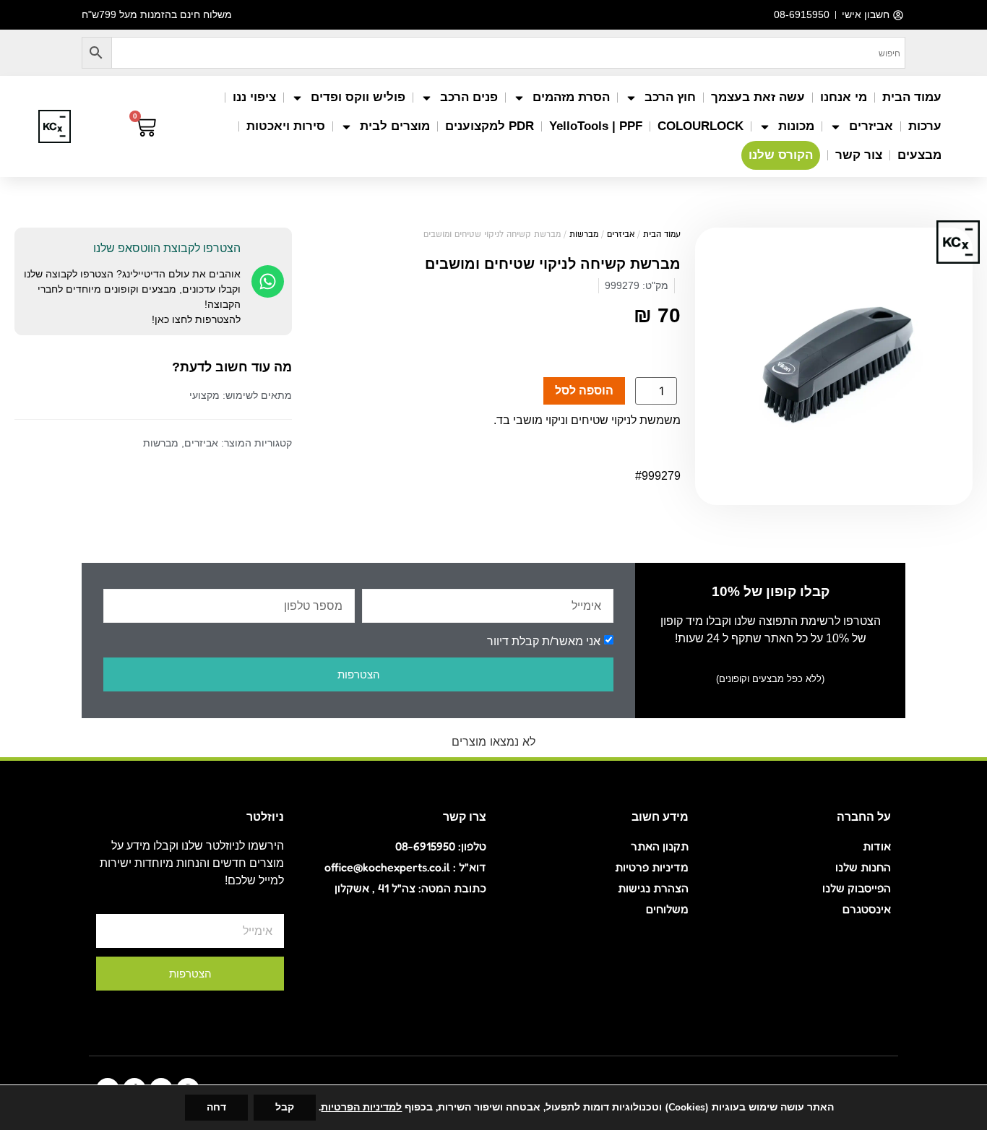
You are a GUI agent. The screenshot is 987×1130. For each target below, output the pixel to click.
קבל (284, 1107)
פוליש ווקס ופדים (358, 97)
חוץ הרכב (670, 97)
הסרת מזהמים (571, 97)
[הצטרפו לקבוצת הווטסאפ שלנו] (267, 281)
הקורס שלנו (781, 155)
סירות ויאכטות (285, 126)
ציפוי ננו (254, 97)
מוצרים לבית (395, 126)
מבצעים (919, 155)
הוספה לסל (584, 390)
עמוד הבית (911, 97)
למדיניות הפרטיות (361, 1107)
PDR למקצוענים (489, 126)
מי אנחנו (843, 97)
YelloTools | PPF (595, 126)
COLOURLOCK (701, 126)
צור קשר (858, 155)
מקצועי (204, 395)
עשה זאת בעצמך (758, 97)
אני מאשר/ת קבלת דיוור (543, 641)
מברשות (583, 234)
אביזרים (871, 126)
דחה (216, 1107)
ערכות (924, 126)
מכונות (796, 126)
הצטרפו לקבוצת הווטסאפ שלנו (167, 248)
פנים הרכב (469, 97)
